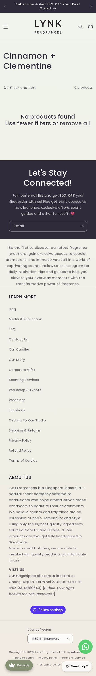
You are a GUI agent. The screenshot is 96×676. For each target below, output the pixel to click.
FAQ (12, 329)
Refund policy (24, 657)
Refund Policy (20, 450)
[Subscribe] (82, 226)
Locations (17, 410)
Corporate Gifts (22, 370)
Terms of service (73, 657)
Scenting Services (24, 380)
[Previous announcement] (5, 6)
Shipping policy (50, 664)
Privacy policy (48, 657)
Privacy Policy (20, 440)
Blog (12, 309)
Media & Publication (25, 319)
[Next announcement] (91, 6)
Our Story (17, 359)
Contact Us (18, 339)
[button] (5, 27)
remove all (75, 123)
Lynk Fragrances (46, 652)
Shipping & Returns (25, 430)
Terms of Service (23, 460)
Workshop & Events (25, 390)
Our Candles (19, 349)
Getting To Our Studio (27, 420)
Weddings (17, 400)
